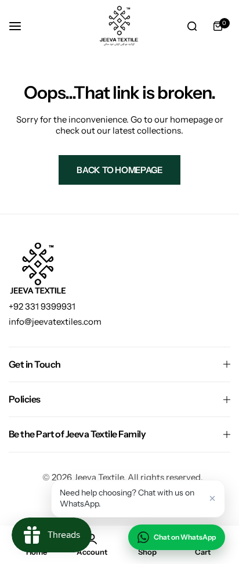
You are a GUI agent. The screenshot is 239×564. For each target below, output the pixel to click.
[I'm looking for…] (192, 26)
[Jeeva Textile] (119, 26)
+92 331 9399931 (42, 306)
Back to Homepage (119, 169)
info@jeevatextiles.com (55, 321)
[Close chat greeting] (212, 498)
